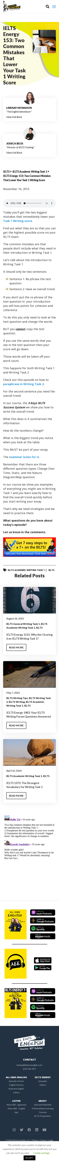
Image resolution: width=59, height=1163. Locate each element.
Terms (43, 1140)
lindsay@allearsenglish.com (29, 1065)
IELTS (6, 171)
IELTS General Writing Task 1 (23, 623)
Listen (16, 1100)
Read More (16, 647)
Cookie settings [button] (41, 1153)
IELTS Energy (43, 1077)
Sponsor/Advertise (42, 1104)
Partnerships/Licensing (42, 1108)
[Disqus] (29, 853)
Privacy (35, 1140)
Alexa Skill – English (16, 1108)
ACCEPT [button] (29, 1158)
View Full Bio (13, 116)
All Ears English (16, 1077)
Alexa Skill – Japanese (16, 1104)
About (43, 1100)
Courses (43, 1112)
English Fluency (16, 1084)
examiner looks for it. (24, 457)
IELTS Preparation (42, 1116)
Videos (16, 1092)
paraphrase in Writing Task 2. (24, 384)
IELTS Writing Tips (17, 697)
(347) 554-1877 (29, 1068)
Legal (50, 1140)
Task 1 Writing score (17, 221)
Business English (16, 1088)
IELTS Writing (17, 701)
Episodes (42, 1081)
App (16, 1112)
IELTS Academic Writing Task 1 (29, 171)
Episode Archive (16, 1081)
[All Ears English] (29, 1042)
